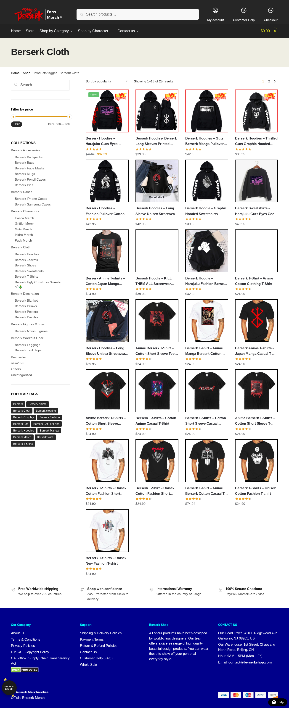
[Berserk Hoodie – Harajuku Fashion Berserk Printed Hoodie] (207, 251)
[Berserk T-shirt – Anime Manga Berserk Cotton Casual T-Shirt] (207, 321)
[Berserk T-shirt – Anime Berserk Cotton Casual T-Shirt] (207, 461)
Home (15, 73)
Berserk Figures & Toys (28, 324)
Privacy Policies (23, 645)
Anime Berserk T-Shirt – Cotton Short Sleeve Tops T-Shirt (155, 351)
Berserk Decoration (25, 293)
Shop (26, 73)
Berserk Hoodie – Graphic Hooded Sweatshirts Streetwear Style (206, 211)
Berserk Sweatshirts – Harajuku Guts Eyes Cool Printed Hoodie (255, 211)
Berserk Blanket (26, 300)
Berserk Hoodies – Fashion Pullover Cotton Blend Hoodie (105, 211)
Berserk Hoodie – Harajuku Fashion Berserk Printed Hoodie (206, 281)
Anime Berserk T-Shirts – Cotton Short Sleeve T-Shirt (255, 421)
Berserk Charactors (25, 211)
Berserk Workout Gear (27, 338)
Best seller (18, 357)
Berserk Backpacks (28, 157)
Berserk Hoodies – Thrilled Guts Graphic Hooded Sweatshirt (256, 141)
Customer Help (244, 20)
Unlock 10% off (9, 687)
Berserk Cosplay (23, 417)
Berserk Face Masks (30, 168)
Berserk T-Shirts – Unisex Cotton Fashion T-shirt (255, 490)
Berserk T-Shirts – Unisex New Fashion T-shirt (106, 560)
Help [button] (281, 702)
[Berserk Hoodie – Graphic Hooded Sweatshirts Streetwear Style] (207, 181)
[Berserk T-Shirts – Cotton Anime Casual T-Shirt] (157, 391)
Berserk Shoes (25, 265)
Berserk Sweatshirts (29, 271)
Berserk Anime (38, 404)
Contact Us (88, 652)
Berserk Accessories (25, 150)
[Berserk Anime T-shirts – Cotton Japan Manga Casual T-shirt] (107, 251)
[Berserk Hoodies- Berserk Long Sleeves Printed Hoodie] (157, 111)
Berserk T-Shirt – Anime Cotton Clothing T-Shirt (254, 281)
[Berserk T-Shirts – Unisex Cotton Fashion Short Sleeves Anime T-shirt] (107, 461)
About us (17, 633)
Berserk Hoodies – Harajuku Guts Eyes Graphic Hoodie (101, 141)
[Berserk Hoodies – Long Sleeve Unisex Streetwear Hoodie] (107, 321)
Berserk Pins (24, 185)
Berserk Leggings (27, 345)
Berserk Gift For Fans (46, 424)
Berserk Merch (22, 437)
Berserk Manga (49, 430)
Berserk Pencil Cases (30, 179)
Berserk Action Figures (31, 331)
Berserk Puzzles (26, 317)
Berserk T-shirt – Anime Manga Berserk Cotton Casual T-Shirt (204, 351)
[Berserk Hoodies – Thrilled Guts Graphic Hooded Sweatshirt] (257, 111)
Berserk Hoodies (27, 254)
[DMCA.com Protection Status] (25, 671)
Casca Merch (24, 218)
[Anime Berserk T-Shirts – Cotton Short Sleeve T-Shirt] (257, 391)
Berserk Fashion (50, 417)
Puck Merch (23, 240)
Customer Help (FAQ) (96, 658)
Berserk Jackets (26, 260)
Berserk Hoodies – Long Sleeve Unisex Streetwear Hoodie (106, 351)
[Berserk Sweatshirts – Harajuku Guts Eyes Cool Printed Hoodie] (257, 181)
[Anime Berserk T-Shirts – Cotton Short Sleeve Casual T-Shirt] (107, 391)
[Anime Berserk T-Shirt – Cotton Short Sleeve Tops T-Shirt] (157, 321)
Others (16, 369)
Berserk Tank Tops (28, 350)
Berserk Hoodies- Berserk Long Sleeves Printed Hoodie (156, 141)
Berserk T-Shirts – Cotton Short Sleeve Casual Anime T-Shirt (205, 421)
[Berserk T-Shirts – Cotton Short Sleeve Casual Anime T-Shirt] (207, 391)
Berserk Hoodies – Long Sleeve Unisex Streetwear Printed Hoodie (155, 211)
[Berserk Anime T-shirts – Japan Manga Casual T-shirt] (257, 321)
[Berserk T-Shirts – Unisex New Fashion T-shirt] (107, 531)
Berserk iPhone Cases (31, 198)
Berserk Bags (24, 162)
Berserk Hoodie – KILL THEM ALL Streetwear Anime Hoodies (153, 281)
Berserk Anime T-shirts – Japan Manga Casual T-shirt (254, 351)
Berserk (18, 404)
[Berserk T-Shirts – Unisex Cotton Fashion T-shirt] (257, 461)
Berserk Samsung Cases (33, 204)
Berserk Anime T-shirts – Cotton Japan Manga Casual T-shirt (105, 281)
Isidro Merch (24, 235)
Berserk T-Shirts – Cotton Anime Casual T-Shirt (155, 420)
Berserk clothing (46, 410)
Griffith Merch (24, 223)
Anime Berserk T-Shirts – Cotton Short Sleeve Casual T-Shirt (106, 421)
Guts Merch (23, 229)
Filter (16, 124)
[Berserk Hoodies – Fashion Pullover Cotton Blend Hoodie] (107, 181)
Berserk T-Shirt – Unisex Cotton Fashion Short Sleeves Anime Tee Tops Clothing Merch (154, 491)
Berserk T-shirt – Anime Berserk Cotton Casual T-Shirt (205, 491)
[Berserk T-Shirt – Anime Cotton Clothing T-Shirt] (257, 251)
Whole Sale (88, 664)
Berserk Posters (26, 311)
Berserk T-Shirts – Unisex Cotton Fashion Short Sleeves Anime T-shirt (106, 491)
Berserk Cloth (21, 247)
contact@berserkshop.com (250, 662)
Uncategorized (21, 375)
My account (215, 20)
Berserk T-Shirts (26, 276)
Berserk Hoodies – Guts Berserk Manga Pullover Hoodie (204, 141)
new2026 (17, 363)
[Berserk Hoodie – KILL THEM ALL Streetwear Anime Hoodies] (157, 251)
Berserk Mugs (25, 174)
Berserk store (45, 437)
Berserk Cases (21, 192)
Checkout (271, 20)
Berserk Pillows (26, 306)
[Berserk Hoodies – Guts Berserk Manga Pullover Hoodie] (207, 111)
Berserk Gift (20, 424)
